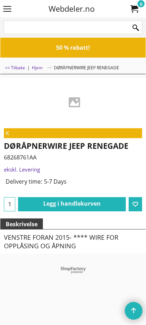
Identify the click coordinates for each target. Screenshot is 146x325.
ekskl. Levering (22, 169)
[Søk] (136, 28)
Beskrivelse (22, 224)
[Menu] (7, 9)
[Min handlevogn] (134, 9)
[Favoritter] (135, 204)
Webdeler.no (72, 9)
